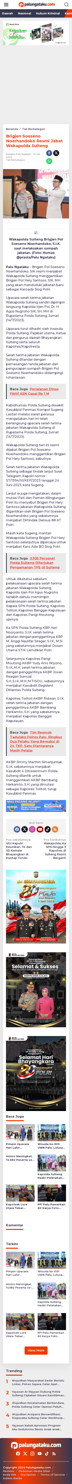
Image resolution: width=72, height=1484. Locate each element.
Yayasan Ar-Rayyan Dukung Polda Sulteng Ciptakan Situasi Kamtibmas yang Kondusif (38, 1393)
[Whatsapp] (49, 161)
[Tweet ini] (56, 153)
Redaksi (8, 1471)
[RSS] (55, 829)
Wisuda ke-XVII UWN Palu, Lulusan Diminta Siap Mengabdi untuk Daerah (51, 1145)
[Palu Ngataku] (37, 4)
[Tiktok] (48, 829)
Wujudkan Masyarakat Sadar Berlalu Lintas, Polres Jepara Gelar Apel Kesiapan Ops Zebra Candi (38, 1382)
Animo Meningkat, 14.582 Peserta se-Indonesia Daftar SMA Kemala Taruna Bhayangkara (19, 1158)
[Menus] (6, 4)
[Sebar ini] (49, 153)
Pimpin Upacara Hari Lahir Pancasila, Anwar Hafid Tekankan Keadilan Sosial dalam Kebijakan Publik (18, 1145)
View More (36, 1350)
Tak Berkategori (15, 160)
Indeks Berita (12, 1478)
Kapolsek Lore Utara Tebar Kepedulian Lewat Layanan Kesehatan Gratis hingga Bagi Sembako (19, 1206)
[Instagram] (32, 829)
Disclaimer (28, 1474)
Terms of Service (52, 1474)
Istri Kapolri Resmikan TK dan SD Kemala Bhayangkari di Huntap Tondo (19, 849)
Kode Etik (9, 1474)
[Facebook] (17, 829)
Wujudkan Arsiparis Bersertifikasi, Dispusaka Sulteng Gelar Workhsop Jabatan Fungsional (37, 1416)
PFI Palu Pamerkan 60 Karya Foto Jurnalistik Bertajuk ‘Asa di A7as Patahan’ (51, 1206)
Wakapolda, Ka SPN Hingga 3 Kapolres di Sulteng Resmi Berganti (55, 849)
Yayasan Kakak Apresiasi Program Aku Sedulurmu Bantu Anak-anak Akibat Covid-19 (36, 1427)
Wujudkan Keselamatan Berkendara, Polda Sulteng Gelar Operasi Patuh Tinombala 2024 (38, 1404)
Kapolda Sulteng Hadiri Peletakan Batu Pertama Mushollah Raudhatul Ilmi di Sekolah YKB (50, 1176)
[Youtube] (40, 829)
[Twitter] (24, 829)
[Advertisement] (36, 83)
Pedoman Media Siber (34, 1471)
